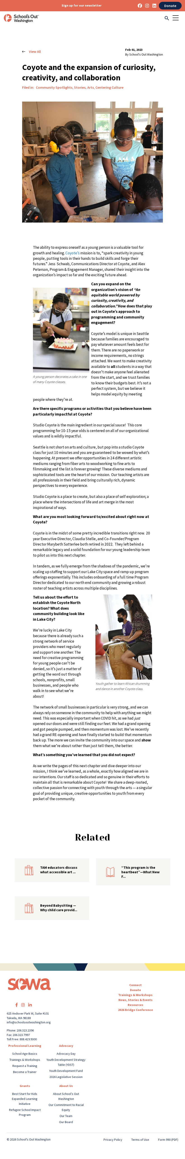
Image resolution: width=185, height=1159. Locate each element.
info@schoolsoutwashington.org (29, 1022)
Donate (170, 5)
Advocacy (66, 1046)
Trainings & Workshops (135, 995)
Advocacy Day (66, 1054)
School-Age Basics (24, 1054)
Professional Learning (24, 1046)
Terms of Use (140, 1140)
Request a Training (24, 1066)
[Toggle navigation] (177, 18)
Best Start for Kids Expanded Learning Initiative (24, 1099)
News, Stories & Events (135, 1000)
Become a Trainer (25, 1072)
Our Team (66, 1116)
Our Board (66, 1122)
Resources (135, 1005)
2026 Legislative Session (66, 1077)
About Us (66, 1086)
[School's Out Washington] (21, 18)
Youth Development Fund (66, 1071)
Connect (135, 985)
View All (35, 51)
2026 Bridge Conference (135, 1010)
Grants (25, 1086)
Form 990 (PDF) (168, 1140)
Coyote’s (72, 253)
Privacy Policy (113, 1140)
